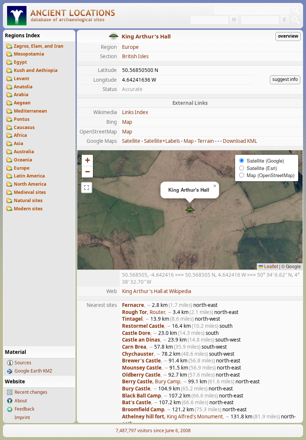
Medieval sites (30, 192)
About (21, 400)
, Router (143, 312)
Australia (24, 151)
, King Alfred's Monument (172, 416)
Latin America (29, 176)
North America (30, 184)
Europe (21, 168)
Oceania (23, 160)
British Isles (135, 56)
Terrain (205, 141)
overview (288, 36)
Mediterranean (30, 111)
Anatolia (23, 87)
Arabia (21, 94)
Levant (21, 78)
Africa (20, 135)
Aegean (22, 103)
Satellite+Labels (162, 141)
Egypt (20, 62)
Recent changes (31, 392)
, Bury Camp (151, 381)
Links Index (135, 112)
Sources (23, 362)
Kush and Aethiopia (35, 70)
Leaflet (270, 266)
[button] (190, 210)
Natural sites (28, 200)
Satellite (131, 141)
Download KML (240, 141)
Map (127, 122)
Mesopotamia (29, 54)
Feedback (24, 409)
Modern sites (28, 208)
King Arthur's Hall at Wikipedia (156, 291)
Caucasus (24, 127)
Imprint (22, 417)
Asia (18, 143)
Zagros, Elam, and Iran (38, 46)
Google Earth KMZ (33, 371)
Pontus (21, 119)
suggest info (285, 79)
